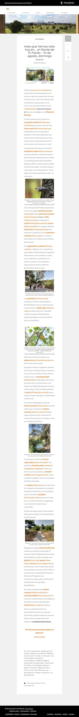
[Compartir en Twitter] (68, 51)
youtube (71, 714)
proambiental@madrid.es (41, 621)
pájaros (27, 668)
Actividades (25, 12)
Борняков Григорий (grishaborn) (44, 349)
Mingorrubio (39, 663)
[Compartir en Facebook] (68, 45)
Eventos (38, 12)
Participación (50, 12)
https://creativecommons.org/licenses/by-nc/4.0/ (39, 204)
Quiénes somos (14, 711)
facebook (50, 714)
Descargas (64, 12)
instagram (58, 714)
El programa (11, 12)
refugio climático (42, 672)
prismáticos (29, 672)
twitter (65, 714)
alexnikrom (30, 201)
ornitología (37, 665)
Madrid (39, 661)
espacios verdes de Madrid (41, 653)
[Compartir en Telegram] (68, 57)
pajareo (46, 665)
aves (28, 651)
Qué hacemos (24, 711)
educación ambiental (40, 651)
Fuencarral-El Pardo (32, 656)
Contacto (33, 711)
